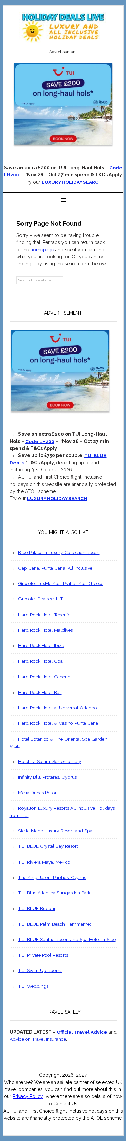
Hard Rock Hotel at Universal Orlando (57, 707)
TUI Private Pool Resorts (43, 955)
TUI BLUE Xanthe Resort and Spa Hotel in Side (67, 939)
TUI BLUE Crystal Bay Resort (48, 846)
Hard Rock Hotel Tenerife (44, 614)
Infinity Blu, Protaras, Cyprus (47, 777)
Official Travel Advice (82, 1032)
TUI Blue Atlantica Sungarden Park (54, 892)
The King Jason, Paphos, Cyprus (52, 877)
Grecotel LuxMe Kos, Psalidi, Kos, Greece (60, 583)
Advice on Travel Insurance (38, 1039)
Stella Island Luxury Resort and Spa (55, 830)
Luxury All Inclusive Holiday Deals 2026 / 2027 (63, 27)
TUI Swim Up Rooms (40, 970)
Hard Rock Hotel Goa (40, 661)
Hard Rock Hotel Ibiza (41, 645)
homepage (42, 249)
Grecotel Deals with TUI (43, 598)
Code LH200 (39, 441)
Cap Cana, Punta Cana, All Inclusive (55, 568)
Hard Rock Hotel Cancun (44, 676)
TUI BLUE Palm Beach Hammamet (54, 924)
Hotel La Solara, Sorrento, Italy (49, 761)
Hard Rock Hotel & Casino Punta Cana (58, 723)
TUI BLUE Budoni (36, 908)
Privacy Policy (28, 1096)
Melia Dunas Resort (38, 792)
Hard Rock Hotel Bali (40, 692)
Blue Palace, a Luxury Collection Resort (59, 552)
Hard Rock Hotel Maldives (45, 630)
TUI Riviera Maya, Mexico (44, 862)
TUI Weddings (33, 986)
